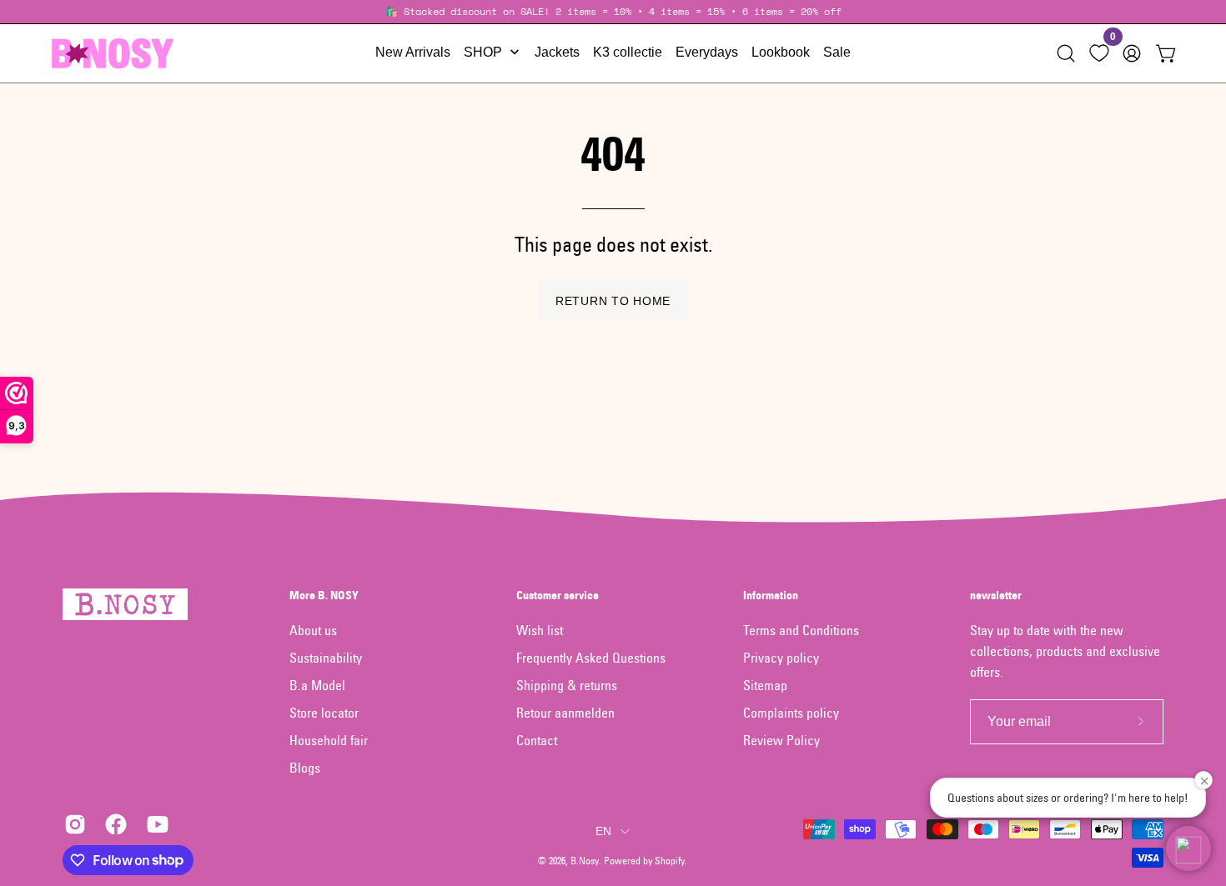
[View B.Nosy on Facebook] (113, 824)
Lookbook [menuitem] (780, 52)
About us (313, 630)
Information (770, 595)
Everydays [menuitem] (707, 52)
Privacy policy (781, 657)
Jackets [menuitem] (557, 52)
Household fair (328, 740)
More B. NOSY (324, 595)
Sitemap (765, 685)
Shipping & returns (566, 685)
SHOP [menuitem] (483, 52)
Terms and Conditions (801, 630)
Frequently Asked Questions (591, 657)
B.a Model (317, 685)
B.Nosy (584, 860)
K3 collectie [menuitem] (627, 52)
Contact (536, 740)
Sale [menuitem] (837, 52)
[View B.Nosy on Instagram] (72, 824)
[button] (1065, 53)
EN (603, 831)
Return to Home (613, 301)
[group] (613, 11)
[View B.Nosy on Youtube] (154, 824)
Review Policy (781, 740)
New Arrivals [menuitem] (412, 52)
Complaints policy (791, 712)
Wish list (539, 630)
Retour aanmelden (565, 712)
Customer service (557, 595)
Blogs (304, 767)
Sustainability (325, 657)
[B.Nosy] (112, 53)
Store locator (324, 712)
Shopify (670, 860)
